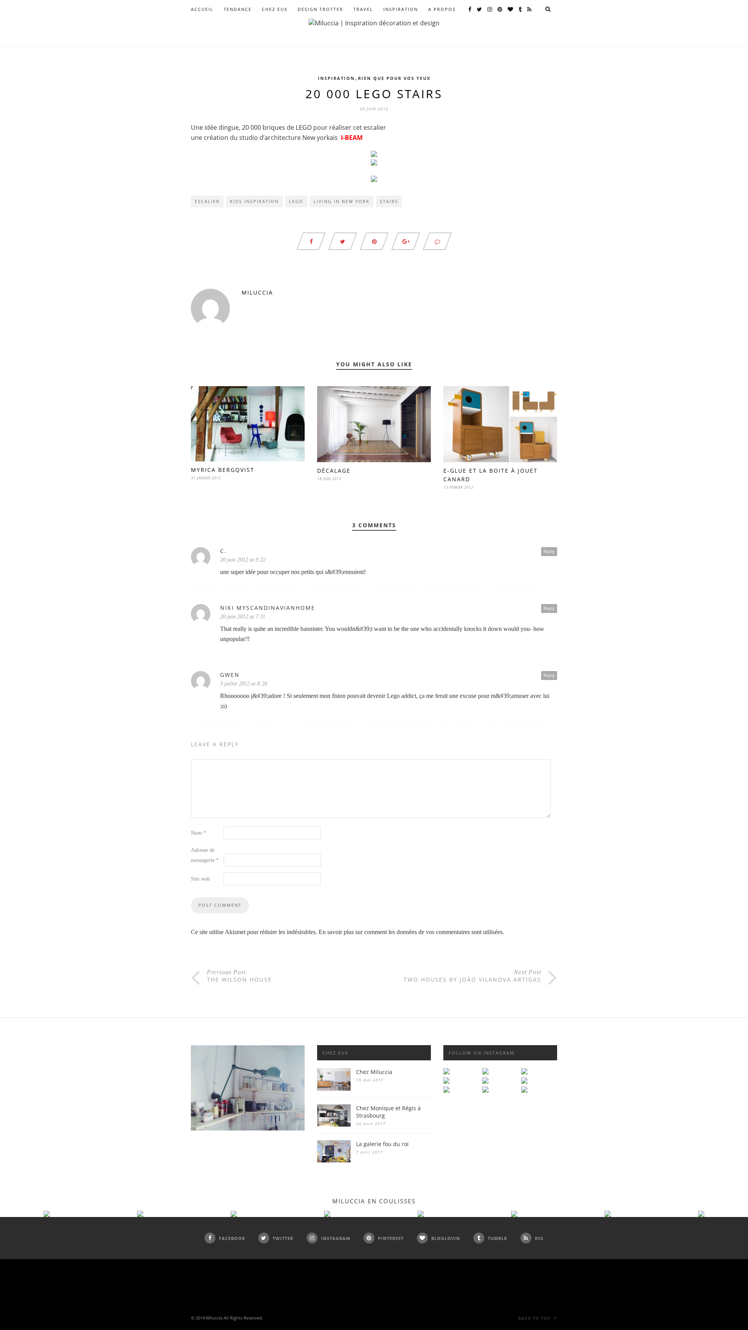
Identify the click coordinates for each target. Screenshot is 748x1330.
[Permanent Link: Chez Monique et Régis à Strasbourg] (334, 1124)
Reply (549, 551)
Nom (198, 833)
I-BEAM (352, 137)
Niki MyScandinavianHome (267, 607)
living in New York (342, 201)
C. (223, 551)
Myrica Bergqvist (222, 469)
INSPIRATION (400, 9)
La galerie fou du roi (382, 1144)
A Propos (442, 9)
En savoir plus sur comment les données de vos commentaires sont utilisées (411, 932)
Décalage (334, 470)
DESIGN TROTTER (320, 9)
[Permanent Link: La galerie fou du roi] (334, 1160)
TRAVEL (363, 9)
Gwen (230, 674)
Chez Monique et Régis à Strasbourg (388, 1111)
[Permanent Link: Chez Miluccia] (334, 1088)
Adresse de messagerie (205, 855)
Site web (200, 879)
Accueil (202, 9)
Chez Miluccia (374, 1072)
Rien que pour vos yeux (394, 78)
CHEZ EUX (275, 9)
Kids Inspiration (254, 201)
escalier (207, 201)
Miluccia (257, 292)
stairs (389, 201)
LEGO (296, 201)
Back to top (535, 1318)
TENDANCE (238, 9)
